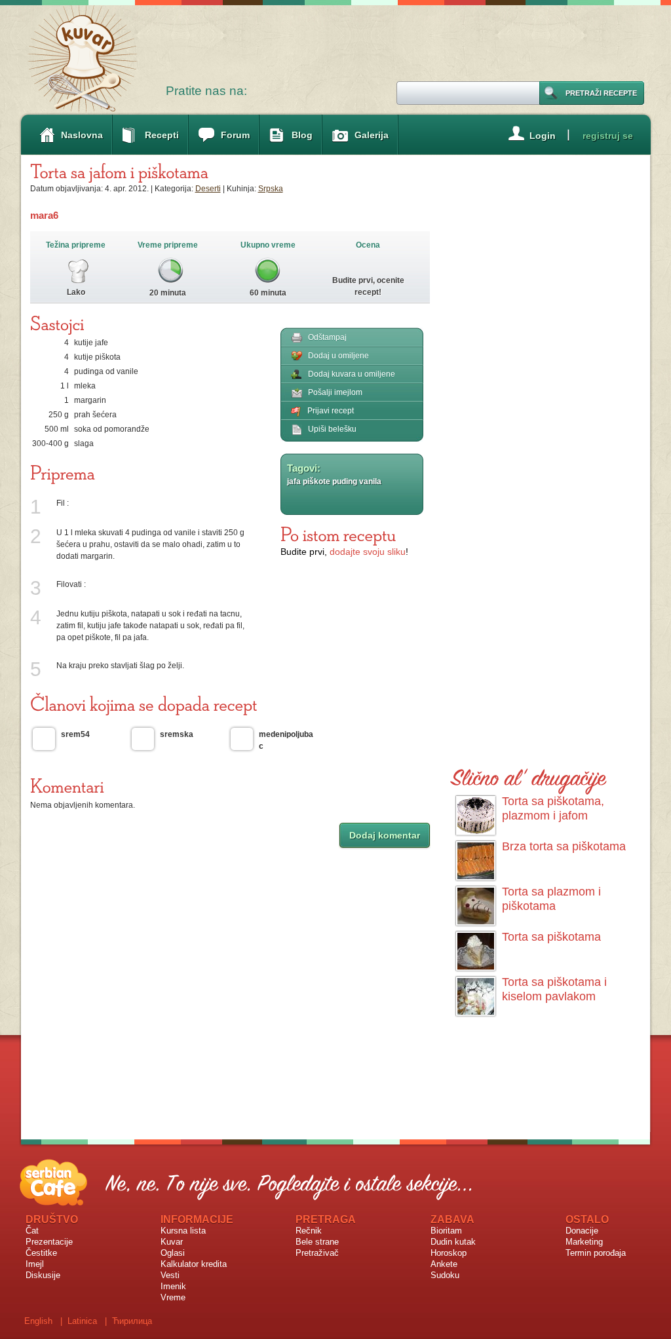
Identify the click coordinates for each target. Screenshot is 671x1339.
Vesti (170, 1275)
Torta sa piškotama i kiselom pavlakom (554, 989)
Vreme (173, 1297)
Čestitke (41, 1253)
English (38, 1321)
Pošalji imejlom (335, 392)
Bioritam (446, 1230)
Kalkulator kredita (194, 1264)
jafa (294, 481)
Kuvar (172, 1242)
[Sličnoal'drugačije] (528, 775)
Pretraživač (317, 1253)
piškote (316, 481)
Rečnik (309, 1230)
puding (344, 481)
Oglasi (173, 1253)
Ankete (444, 1264)
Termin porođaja (596, 1253)
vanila (370, 481)
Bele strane (317, 1242)
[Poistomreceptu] (338, 534)
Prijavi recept (330, 410)
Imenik (173, 1286)
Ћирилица (132, 1321)
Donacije (582, 1230)
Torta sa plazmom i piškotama (551, 899)
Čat (32, 1230)
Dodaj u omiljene (338, 355)
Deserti (208, 188)
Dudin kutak (453, 1242)
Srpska (270, 188)
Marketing (584, 1242)
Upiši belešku (332, 429)
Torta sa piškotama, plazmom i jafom (553, 808)
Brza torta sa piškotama (564, 846)
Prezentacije (49, 1242)
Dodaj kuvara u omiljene (351, 374)
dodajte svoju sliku (368, 551)
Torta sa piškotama (551, 936)
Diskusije (43, 1275)
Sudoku (445, 1275)
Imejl (35, 1264)
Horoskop (449, 1253)
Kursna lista (183, 1230)
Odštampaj (327, 337)
